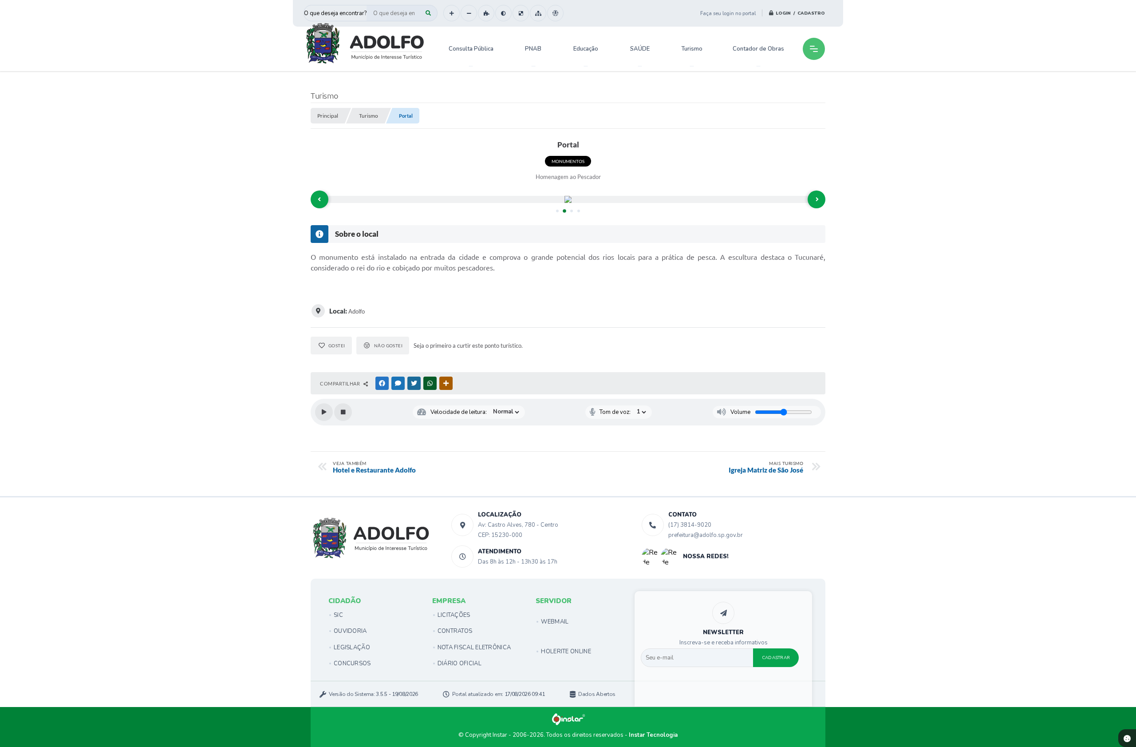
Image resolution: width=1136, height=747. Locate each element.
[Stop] (343, 412)
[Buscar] (428, 13)
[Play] (324, 412)
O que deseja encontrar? (335, 13)
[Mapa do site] (538, 13)
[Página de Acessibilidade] (555, 13)
